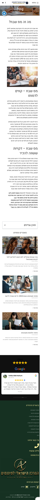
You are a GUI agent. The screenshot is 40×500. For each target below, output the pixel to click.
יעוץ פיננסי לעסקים (34, 426)
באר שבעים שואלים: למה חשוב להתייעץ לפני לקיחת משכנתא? (22, 258)
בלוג (38, 435)
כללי (17, 13)
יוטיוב (22, 487)
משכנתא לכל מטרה (34, 416)
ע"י (21, 497)
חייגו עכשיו (34, 450)
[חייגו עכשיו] (36, 445)
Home (22, 13)
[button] (5, 225)
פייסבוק (32, 487)
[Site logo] (20, 3)
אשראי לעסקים (35, 429)
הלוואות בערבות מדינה (33, 432)
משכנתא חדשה (35, 413)
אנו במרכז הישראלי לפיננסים (29, 193)
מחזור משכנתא (35, 420)
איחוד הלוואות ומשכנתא (29, 333)
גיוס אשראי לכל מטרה (33, 423)
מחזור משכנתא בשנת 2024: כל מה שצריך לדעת (21, 296)
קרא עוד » (35, 271)
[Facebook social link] (5, 2)
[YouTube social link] (2, 2)
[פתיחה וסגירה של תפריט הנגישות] (4, 13)
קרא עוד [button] (20, 391)
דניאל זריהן (8, 497)
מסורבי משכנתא (34, 410)
